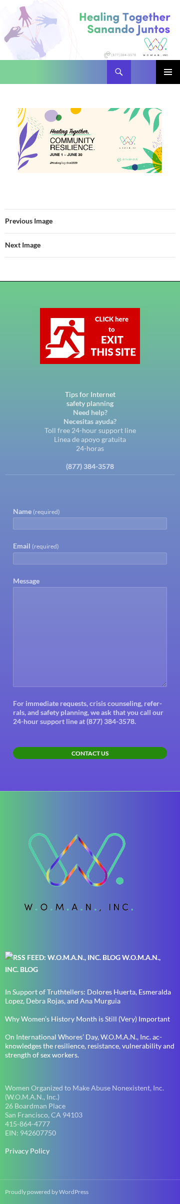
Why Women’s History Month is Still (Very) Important (87, 1018)
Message (26, 580)
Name (36, 511)
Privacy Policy (27, 1150)
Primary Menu (168, 72)
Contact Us (90, 753)
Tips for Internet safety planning (90, 399)
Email (36, 546)
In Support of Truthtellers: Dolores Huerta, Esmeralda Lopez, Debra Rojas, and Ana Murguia (88, 996)
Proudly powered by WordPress (46, 1192)
